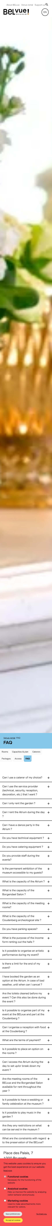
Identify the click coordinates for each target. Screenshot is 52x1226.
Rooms (5, 756)
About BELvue (12, 5)
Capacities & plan (20, 756)
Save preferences (13, 1214)
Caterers (36, 756)
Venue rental (27, 5)
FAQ (28, 763)
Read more (7, 1170)
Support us (40, 5)
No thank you (41, 1214)
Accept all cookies (13, 1220)
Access (18, 763)
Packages (6, 763)
